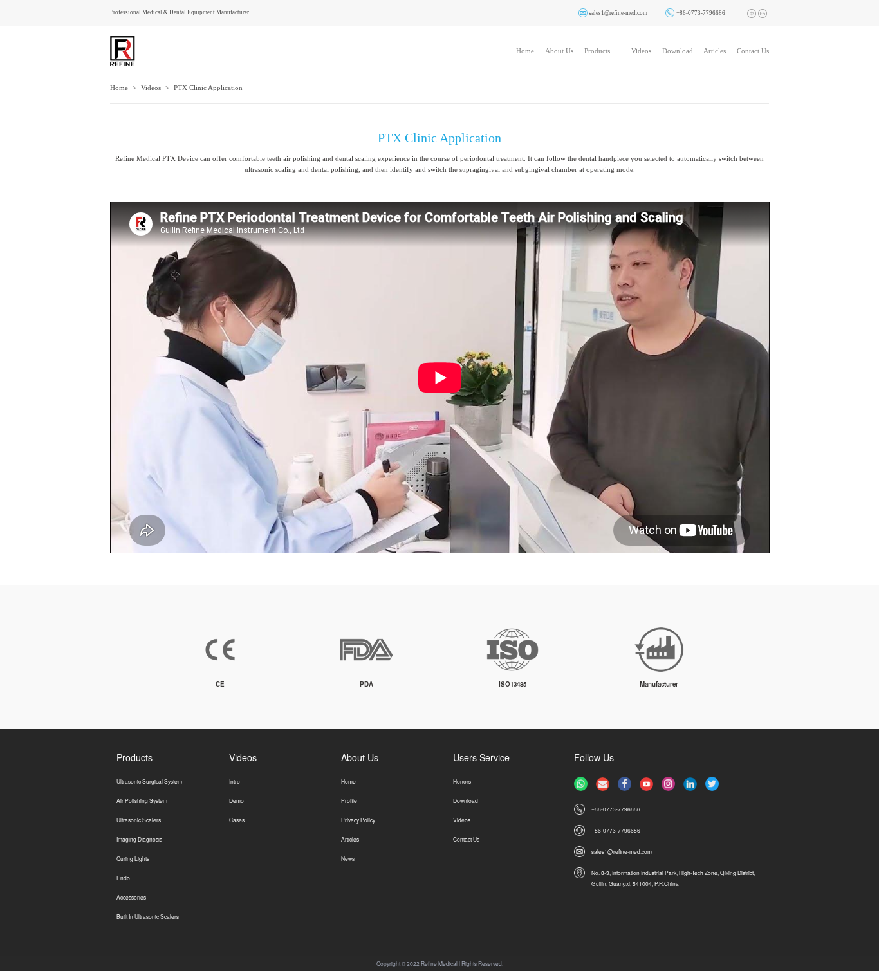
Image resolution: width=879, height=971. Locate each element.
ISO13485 (512, 684)
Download (677, 51)
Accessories (131, 897)
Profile (349, 800)
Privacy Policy (358, 820)
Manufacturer (659, 684)
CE (220, 684)
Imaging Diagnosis (139, 839)
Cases (237, 820)
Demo (236, 800)
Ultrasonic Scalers (138, 820)
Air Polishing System (141, 800)
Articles (714, 51)
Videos (641, 51)
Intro (234, 781)
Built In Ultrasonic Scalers (147, 916)
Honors (462, 781)
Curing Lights (132, 858)
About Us (559, 51)
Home (525, 51)
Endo (123, 878)
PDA (366, 684)
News (348, 858)
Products (597, 51)
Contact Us (753, 51)
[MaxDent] (122, 50)
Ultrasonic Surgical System (149, 781)
